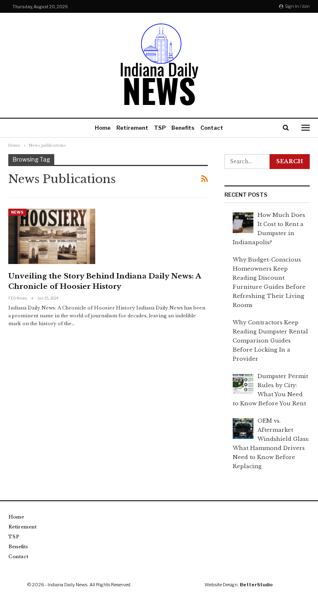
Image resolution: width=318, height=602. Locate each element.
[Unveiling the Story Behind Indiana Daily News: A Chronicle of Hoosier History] (51, 236)
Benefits (183, 127)
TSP (160, 127)
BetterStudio (256, 585)
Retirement (132, 127)
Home (103, 127)
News (17, 212)
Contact (211, 127)
